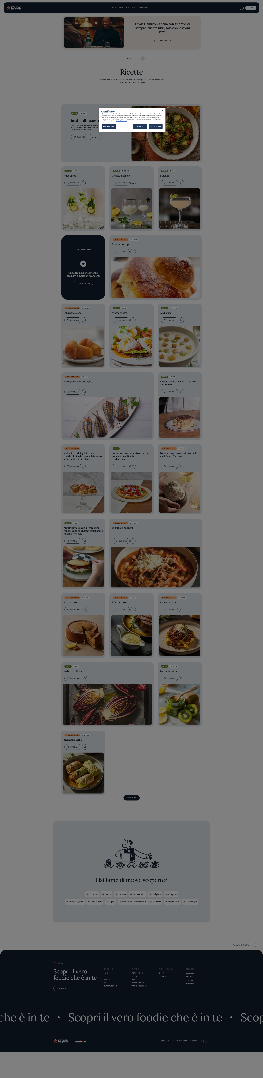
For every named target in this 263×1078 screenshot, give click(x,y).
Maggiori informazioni (121, 121)
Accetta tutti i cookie (155, 126)
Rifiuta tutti (140, 126)
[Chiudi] (162, 110)
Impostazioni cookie (108, 126)
